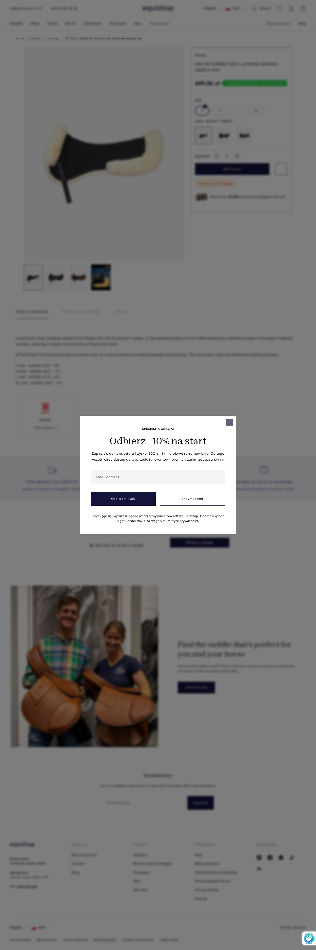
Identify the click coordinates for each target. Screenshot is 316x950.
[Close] (229, 422)
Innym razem (192, 499)
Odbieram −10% (123, 499)
